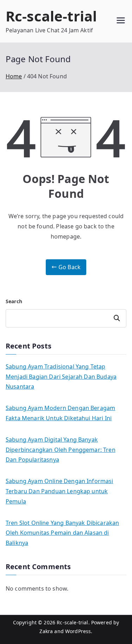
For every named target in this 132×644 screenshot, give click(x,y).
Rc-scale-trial (51, 16)
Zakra (46, 631)
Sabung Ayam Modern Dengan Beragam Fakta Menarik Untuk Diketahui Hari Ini (60, 413)
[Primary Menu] (120, 21)
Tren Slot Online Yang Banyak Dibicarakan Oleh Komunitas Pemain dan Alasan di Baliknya (62, 533)
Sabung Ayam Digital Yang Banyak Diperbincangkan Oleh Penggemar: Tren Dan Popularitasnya (60, 450)
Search (14, 301)
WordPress (78, 631)
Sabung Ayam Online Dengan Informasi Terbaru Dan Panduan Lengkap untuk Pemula (59, 491)
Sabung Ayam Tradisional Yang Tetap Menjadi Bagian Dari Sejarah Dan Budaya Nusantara (61, 377)
